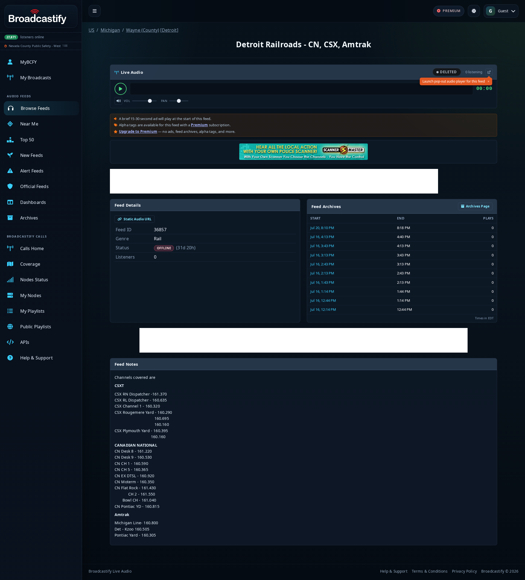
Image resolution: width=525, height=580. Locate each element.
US (91, 30)
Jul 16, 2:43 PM (322, 264)
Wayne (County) (142, 30)
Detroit (169, 30)
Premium (199, 124)
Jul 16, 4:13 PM (322, 236)
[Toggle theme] (474, 11)
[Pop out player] (488, 72)
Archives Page (477, 206)
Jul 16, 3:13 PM (322, 255)
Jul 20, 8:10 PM (322, 227)
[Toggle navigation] (95, 11)
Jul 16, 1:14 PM (322, 291)
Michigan (110, 30)
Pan (164, 101)
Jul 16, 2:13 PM (322, 273)
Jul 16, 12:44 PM (323, 300)
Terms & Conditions (430, 571)
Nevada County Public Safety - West (35, 46)
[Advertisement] (274, 181)
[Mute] (118, 101)
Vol (127, 101)
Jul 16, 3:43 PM (322, 245)
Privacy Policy (464, 571)
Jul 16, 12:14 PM (323, 309)
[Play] (121, 89)
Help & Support (393, 571)
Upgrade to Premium (138, 131)
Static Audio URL (137, 219)
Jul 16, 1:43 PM (322, 282)
